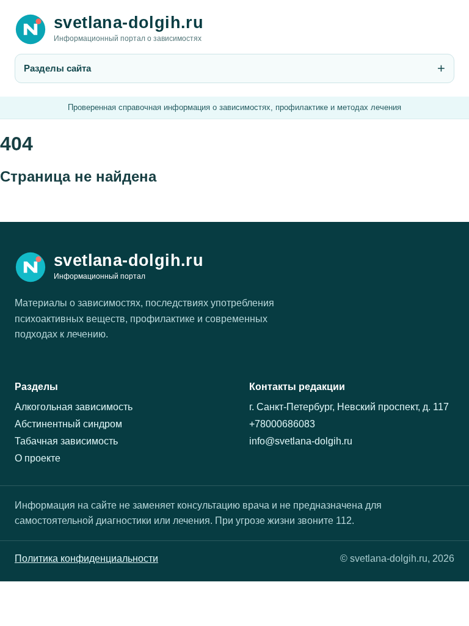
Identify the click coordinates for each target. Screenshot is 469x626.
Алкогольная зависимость (74, 407)
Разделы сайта (57, 68)
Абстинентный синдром (68, 424)
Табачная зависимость (66, 441)
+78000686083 (282, 424)
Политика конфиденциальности (86, 558)
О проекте (37, 458)
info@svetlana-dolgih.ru (300, 441)
